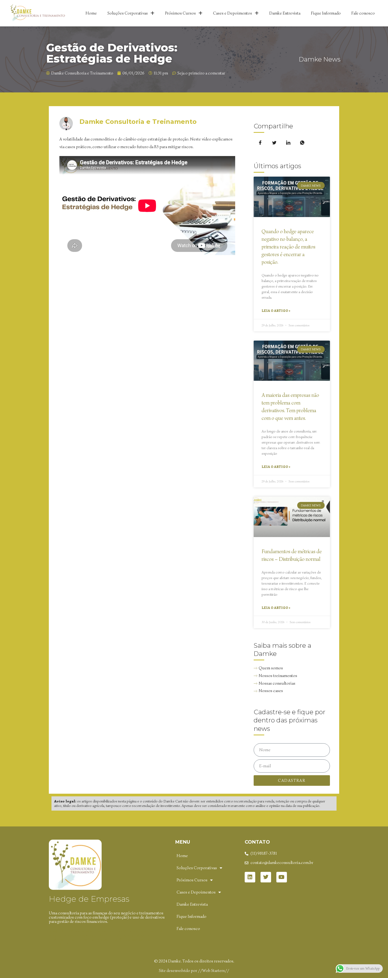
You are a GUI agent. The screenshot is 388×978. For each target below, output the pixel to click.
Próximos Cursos (180, 13)
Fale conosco (363, 13)
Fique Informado (326, 13)
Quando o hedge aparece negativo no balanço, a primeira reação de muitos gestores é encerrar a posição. (288, 246)
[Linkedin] (250, 877)
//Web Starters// (213, 970)
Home (91, 13)
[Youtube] (281, 877)
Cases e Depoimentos (232, 13)
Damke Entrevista (284, 13)
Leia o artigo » (276, 311)
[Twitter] (266, 877)
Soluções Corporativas (127, 13)
